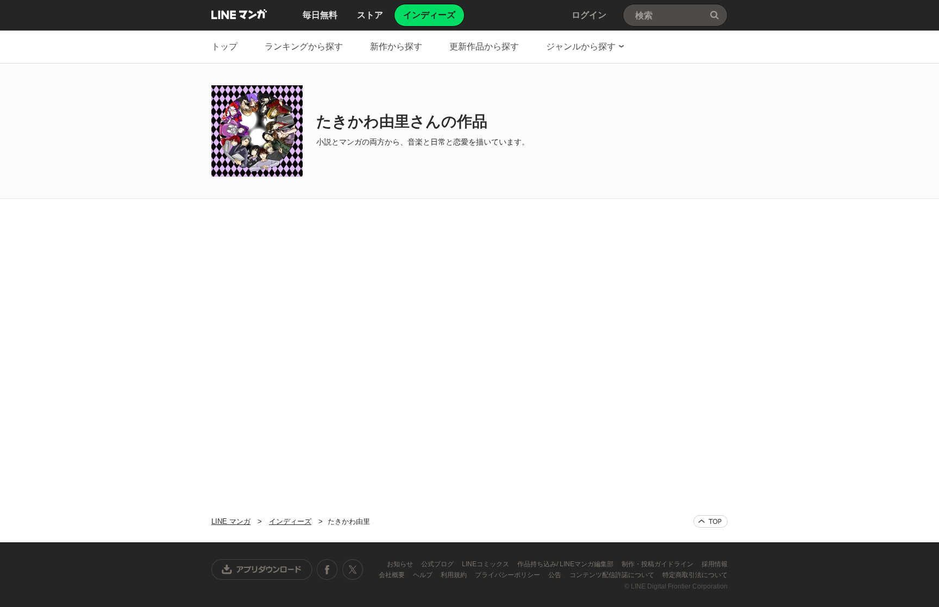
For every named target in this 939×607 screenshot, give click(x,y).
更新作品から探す (484, 46)
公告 (555, 575)
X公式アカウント (352, 569)
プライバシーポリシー (508, 575)
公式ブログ (438, 564)
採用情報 (715, 564)
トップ (224, 46)
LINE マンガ (239, 14)
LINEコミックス (486, 564)
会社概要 (392, 575)
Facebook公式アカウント (327, 569)
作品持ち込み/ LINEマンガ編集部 (566, 564)
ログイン (589, 15)
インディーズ (290, 521)
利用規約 (454, 575)
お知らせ (401, 564)
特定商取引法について (695, 575)
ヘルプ (423, 575)
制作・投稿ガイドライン (658, 564)
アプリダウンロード (261, 569)
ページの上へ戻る (710, 521)
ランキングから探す (304, 46)
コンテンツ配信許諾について (612, 575)
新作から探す (396, 46)
